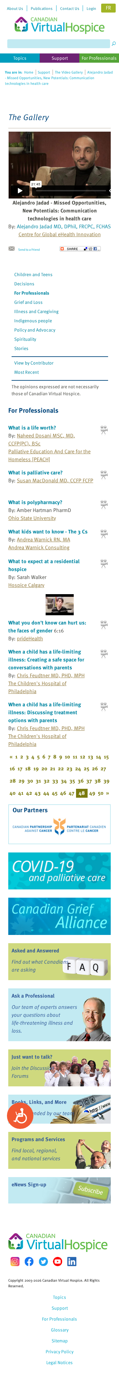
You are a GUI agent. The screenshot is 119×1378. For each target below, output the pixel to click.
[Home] (59, 17)
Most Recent (26, 372)
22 (61, 768)
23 (69, 768)
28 (13, 781)
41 (20, 793)
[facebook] (29, 1261)
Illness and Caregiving (36, 311)
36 (81, 781)
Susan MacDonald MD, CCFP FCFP (55, 480)
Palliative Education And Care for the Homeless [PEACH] (49, 455)
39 (106, 781)
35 (72, 781)
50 (100, 793)
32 (47, 781)
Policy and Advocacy (34, 329)
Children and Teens (33, 274)
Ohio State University (32, 518)
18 (28, 768)
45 (55, 793)
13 (90, 756)
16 (12, 768)
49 (92, 793)
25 (86, 768)
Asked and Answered (35, 950)
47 (71, 793)
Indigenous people (33, 320)
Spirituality (25, 339)
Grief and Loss (28, 302)
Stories (21, 348)
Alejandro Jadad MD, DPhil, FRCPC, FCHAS (64, 226)
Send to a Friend (29, 249)
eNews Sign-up (29, 1184)
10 (67, 756)
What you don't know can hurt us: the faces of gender (47, 626)
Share (80, 248)
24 (78, 768)
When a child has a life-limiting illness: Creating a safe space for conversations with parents (46, 659)
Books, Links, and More (39, 1102)
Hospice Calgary (26, 585)
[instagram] (15, 1261)
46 (63, 793)
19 (36, 768)
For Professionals (31, 292)
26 (95, 768)
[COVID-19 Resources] (59, 870)
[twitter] (43, 1261)
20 (44, 768)
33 (55, 781)
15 (106, 756)
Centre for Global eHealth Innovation (60, 234)
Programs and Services (38, 1139)
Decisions (24, 283)
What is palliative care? (35, 472)
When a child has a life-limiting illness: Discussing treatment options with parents (44, 712)
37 (89, 781)
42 (29, 793)
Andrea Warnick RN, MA (43, 539)
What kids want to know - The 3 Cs (48, 531)
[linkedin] (71, 1261)
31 (38, 781)
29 (21, 781)
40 (13, 793)
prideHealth (30, 638)
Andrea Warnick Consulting (38, 547)
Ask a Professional (33, 996)
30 (30, 781)
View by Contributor (34, 362)
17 (20, 768)
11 (75, 756)
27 (103, 768)
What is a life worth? (32, 428)
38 (98, 781)
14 (98, 756)
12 (82, 756)
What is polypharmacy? (35, 502)
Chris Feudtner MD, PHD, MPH (51, 675)
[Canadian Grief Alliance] (59, 916)
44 (46, 793)
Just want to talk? (32, 1057)
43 (38, 793)
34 (64, 781)
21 (52, 768)
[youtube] (57, 1261)
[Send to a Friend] (13, 249)
